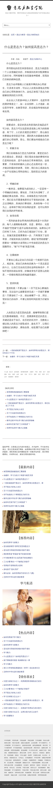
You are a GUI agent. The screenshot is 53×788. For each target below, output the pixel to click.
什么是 (6, 372)
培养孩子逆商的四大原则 (13, 565)
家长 (9, 374)
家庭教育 (10, 377)
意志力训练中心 (36, 59)
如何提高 (16, 372)
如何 (22, 374)
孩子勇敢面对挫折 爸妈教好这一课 (17, 660)
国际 (5, 374)
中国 (36, 372)
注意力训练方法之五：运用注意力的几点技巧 (21, 712)
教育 (13, 374)
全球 (18, 374)
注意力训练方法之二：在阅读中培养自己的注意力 (23, 708)
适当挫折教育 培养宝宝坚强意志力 (17, 546)
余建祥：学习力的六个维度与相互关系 (24, 356)
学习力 (30, 374)
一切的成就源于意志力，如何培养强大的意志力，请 (23, 483)
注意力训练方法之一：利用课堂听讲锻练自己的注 (23, 681)
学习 (47, 374)
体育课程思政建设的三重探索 (18, 392)
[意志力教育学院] (26, 7)
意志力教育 (21, 34)
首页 (13, 34)
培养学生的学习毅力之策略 (17, 428)
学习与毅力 (8, 664)
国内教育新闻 (24, 372)
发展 (48, 372)
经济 (39, 374)
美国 (40, 372)
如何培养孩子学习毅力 (12, 637)
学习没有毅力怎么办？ (12, 696)
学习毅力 (7, 652)
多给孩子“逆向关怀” (11, 569)
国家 (35, 374)
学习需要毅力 (9, 715)
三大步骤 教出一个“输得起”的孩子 (16, 561)
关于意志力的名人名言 (15, 409)
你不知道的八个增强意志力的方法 (20, 416)
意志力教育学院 (34, 784)
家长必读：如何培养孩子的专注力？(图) (19, 573)
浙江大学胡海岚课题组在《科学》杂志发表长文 (22, 668)
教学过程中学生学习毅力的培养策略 (20, 420)
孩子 (44, 372)
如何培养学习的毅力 (11, 542)
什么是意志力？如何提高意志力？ (20, 399)
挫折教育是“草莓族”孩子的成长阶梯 (17, 554)
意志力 (11, 372)
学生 (26, 374)
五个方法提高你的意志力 (16, 413)
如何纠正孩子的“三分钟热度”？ (18, 424)
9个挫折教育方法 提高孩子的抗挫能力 (18, 558)
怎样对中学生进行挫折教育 (14, 577)
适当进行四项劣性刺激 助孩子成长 (17, 550)
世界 (43, 374)
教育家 (17, 377)
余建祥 (31, 372)
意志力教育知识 (33, 34)
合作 (5, 377)
